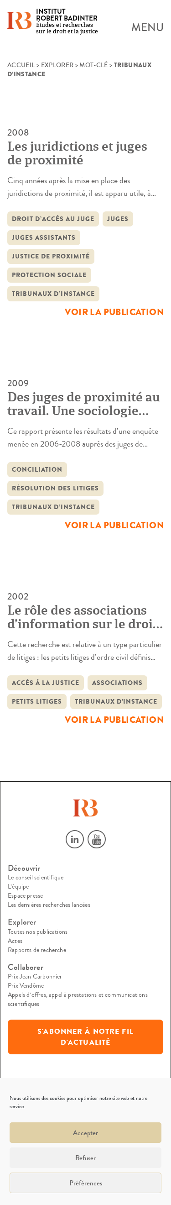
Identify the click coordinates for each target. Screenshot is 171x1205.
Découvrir (24, 868)
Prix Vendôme (26, 985)
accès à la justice (45, 683)
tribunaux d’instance (53, 294)
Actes (15, 941)
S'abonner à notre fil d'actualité (85, 1037)
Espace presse (25, 895)
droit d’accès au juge (53, 219)
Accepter (85, 1133)
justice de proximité (51, 256)
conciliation (37, 469)
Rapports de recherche (37, 950)
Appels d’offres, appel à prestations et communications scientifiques (78, 999)
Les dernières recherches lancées (49, 905)
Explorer (57, 65)
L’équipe (18, 886)
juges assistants (44, 237)
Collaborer (25, 967)
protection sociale (49, 275)
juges (118, 219)
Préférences (85, 1183)
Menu (147, 28)
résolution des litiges (55, 488)
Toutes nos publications (37, 932)
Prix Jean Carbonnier (35, 976)
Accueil (21, 65)
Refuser (85, 1158)
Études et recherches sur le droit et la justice (67, 21)
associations (117, 683)
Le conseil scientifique (35, 877)
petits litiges (37, 701)
